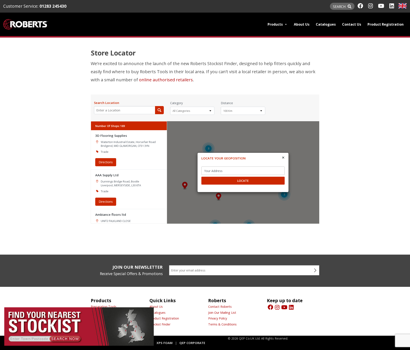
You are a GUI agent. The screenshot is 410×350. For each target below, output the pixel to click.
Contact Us (351, 24)
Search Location (106, 102)
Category (176, 103)
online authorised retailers (166, 80)
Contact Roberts (220, 307)
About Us (301, 24)
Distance (227, 103)
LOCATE (243, 181)
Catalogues (326, 24)
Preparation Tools (103, 307)
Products (275, 24)
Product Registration (386, 24)
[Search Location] (159, 110)
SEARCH (340, 6)
